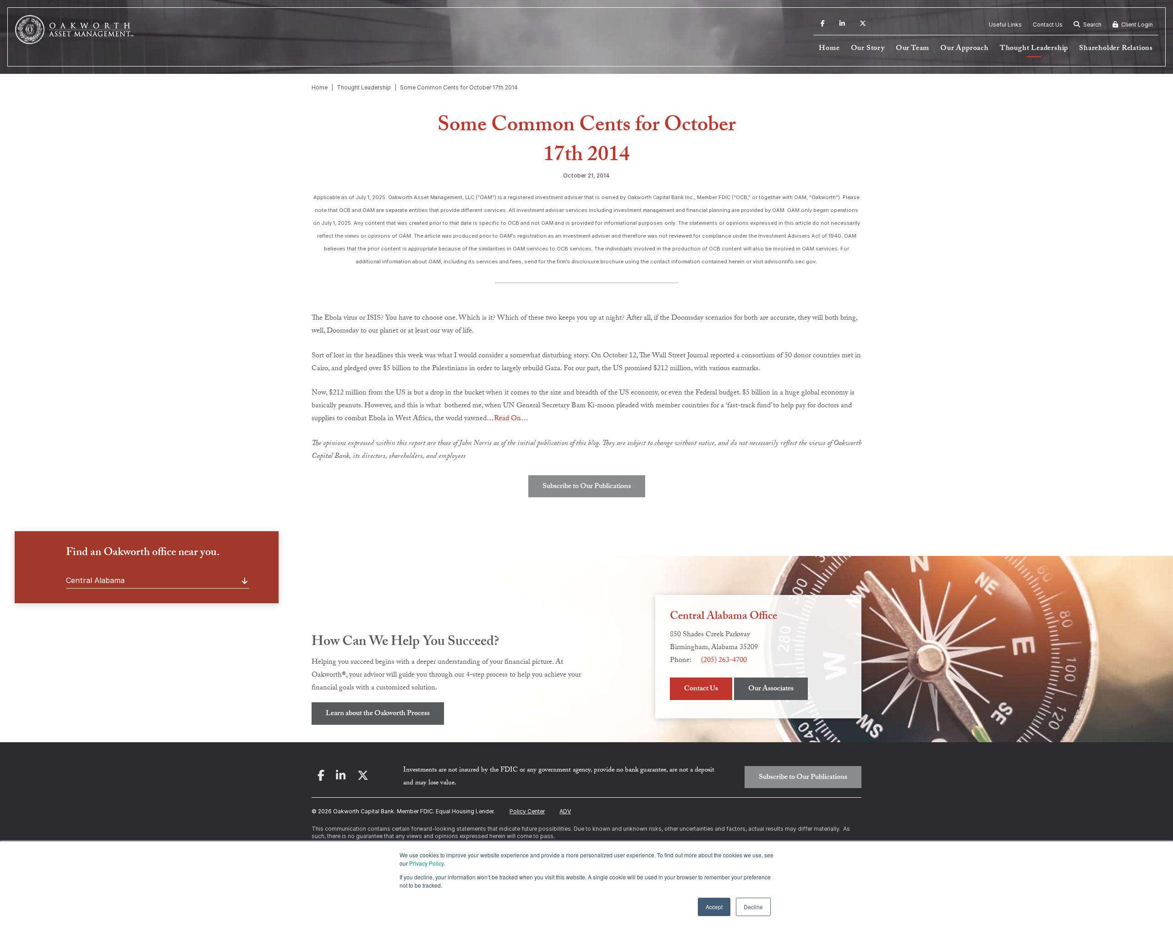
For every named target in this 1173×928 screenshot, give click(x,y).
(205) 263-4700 (724, 661)
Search (1092, 24)
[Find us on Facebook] (822, 25)
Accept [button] (714, 907)
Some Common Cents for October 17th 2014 (459, 87)
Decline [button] (753, 907)
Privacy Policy (426, 863)
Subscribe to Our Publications (587, 487)
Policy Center (527, 811)
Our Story (868, 49)
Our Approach (964, 49)
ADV (565, 811)
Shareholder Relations (1116, 49)
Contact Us (1048, 24)
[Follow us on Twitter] (863, 25)
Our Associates (771, 689)
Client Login (1136, 24)
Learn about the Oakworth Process (378, 714)
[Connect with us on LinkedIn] (842, 25)
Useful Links (1005, 24)
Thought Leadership (1034, 49)
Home (829, 49)
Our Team (912, 49)
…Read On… (507, 419)
